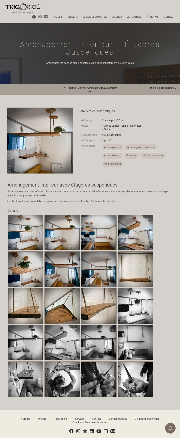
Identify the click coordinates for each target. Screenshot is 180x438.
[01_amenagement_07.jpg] (99, 268)
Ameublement (112, 155)
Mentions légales (117, 418)
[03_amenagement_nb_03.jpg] (62, 342)
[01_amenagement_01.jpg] (25, 232)
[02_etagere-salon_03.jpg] (62, 305)
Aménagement (112, 147)
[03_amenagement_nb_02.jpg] (25, 342)
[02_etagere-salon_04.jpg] (99, 305)
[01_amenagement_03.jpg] (99, 232)
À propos (153, 16)
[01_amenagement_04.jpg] (135, 232)
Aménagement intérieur (140, 147)
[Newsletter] (113, 431)
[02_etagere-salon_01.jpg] (135, 268)
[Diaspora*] (85, 431)
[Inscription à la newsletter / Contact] (170, 428)
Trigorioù (106, 140)
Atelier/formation (95, 16)
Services (80, 418)
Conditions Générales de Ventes (90, 422)
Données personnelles (147, 418)
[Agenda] (106, 431)
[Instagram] (41, 16)
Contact (169, 16)
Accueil (57, 16)
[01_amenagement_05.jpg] (25, 268)
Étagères (131, 155)
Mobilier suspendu (153, 155)
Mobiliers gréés (112, 163)
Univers (73, 16)
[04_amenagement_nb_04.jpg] (99, 342)
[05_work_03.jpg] (135, 379)
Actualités (134, 16)
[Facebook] (35, 16)
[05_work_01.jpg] (62, 379)
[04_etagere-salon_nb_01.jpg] (135, 342)
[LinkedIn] (47, 16)
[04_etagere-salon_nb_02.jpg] (25, 379)
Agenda (117, 16)
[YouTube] (99, 431)
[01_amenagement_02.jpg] (62, 232)
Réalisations (61, 418)
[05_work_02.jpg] (99, 379)
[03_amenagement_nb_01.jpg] (135, 305)
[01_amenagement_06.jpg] (62, 268)
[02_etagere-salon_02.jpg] (25, 305)
